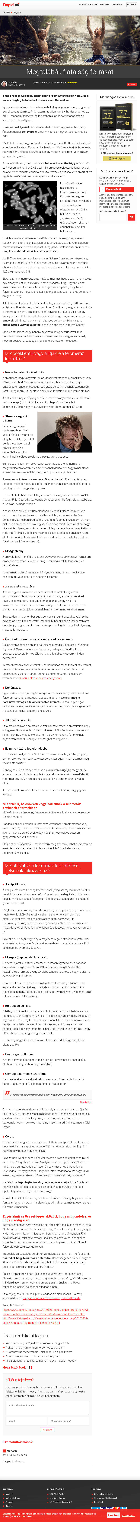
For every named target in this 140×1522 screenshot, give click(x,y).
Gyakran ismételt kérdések (105, 1498)
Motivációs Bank (88, 5)
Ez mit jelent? (128, 1515)
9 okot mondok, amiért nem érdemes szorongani (34, 1347)
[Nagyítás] (30, 202)
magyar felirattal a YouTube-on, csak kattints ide (51, 1298)
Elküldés (132, 84)
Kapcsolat (117, 5)
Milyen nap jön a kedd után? (112, 211)
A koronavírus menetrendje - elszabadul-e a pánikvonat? (39, 1352)
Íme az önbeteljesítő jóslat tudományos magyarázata (37, 1343)
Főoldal (7, 12)
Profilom (9, 1502)
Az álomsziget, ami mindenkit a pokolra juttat (32, 1356)
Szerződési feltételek (103, 1494)
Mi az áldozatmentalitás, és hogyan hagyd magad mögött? (40, 1360)
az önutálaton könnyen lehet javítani (40, 678)
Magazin (104, 5)
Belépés (131, 5)
